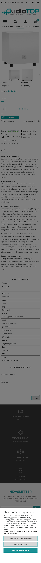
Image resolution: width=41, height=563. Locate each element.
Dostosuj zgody (20, 544)
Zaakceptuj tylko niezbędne (20, 538)
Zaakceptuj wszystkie (20, 550)
